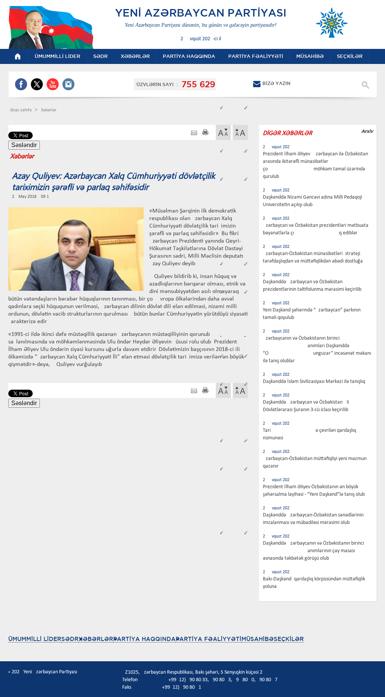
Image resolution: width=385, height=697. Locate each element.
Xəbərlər (48, 110)
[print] (205, 133)
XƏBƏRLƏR (96, 639)
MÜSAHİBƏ (257, 639)
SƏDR (70, 639)
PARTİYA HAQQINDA (144, 639)
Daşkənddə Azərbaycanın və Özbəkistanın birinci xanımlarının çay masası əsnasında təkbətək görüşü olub (313, 551)
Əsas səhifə (21, 110)
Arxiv (367, 131)
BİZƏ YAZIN (276, 83)
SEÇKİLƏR (289, 639)
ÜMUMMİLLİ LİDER (34, 639)
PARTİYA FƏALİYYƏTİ (208, 639)
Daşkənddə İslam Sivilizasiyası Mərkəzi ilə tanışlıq (314, 381)
